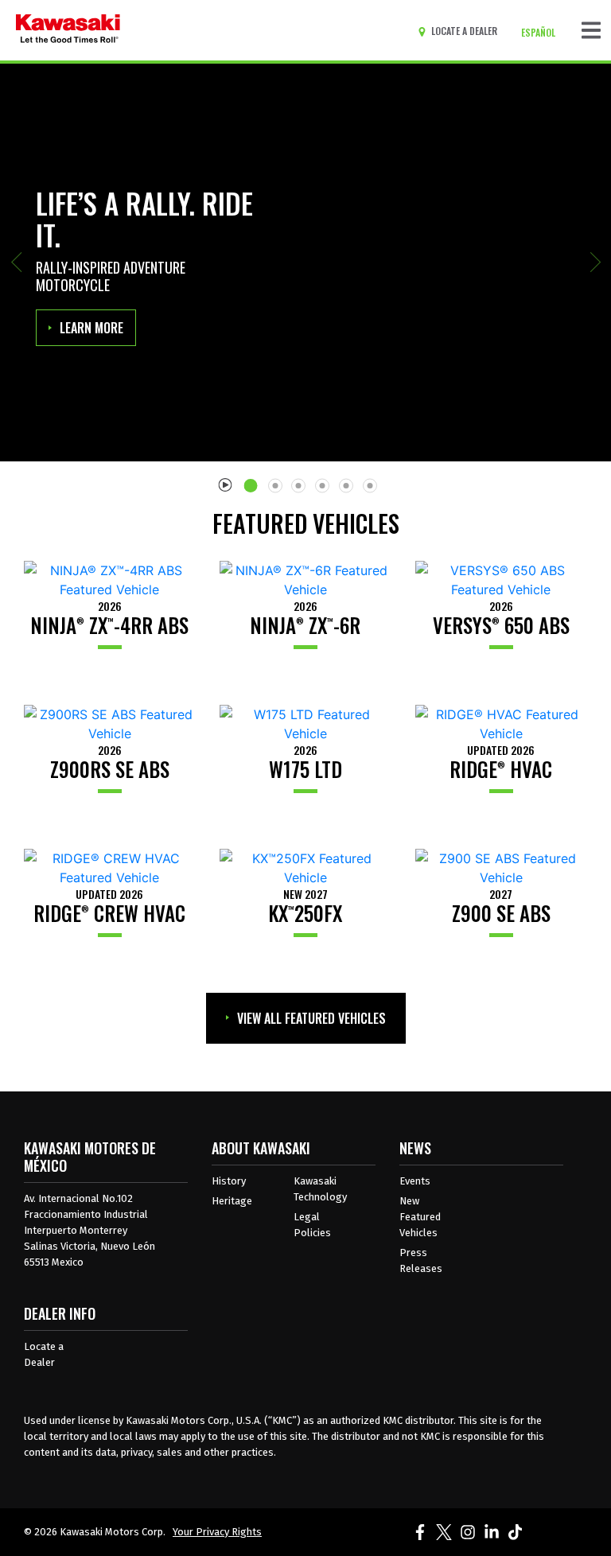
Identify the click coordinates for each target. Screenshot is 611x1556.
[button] (16, 262)
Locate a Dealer (44, 1354)
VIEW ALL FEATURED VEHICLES (311, 1018)
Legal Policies (312, 1225)
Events (414, 1181)
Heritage (232, 1201)
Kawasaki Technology (320, 1189)
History (229, 1181)
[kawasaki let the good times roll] (68, 30)
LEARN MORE (91, 327)
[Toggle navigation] (591, 30)
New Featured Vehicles (420, 1217)
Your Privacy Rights (217, 1532)
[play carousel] (225, 483)
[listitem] (253, 479)
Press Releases (420, 1260)
